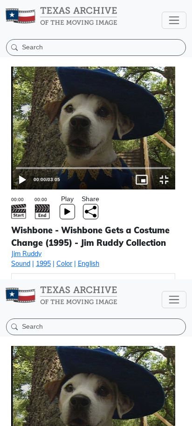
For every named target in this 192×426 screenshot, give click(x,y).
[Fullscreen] (181, 415)
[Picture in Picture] (158, 415)
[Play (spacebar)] (11, 415)
